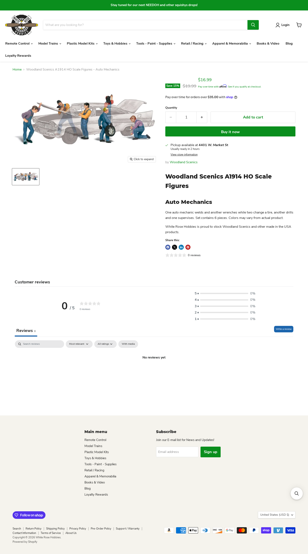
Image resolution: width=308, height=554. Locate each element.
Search (17, 529)
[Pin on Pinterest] (187, 247)
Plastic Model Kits (81, 43)
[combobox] (145, 25)
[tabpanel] (154, 371)
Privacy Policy (77, 529)
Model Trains (48, 43)
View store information (184, 154)
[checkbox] (128, 344)
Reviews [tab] (26, 330)
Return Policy (33, 529)
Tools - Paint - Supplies (154, 43)
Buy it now (230, 131)
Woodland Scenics (184, 162)
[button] (225, 293)
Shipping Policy (55, 529)
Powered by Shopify (25, 542)
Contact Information (24, 533)
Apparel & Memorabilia (230, 43)
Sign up (210, 451)
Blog (289, 43)
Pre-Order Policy (101, 529)
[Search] (253, 25)
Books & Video (268, 43)
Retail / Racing (192, 43)
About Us (70, 533)
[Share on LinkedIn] (181, 247)
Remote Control (17, 43)
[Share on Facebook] (167, 247)
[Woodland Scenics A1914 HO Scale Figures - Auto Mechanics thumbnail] (25, 176)
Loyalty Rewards (18, 55)
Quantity (171, 107)
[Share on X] (174, 247)
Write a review (284, 329)
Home (17, 69)
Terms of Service (51, 533)
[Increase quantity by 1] (202, 117)
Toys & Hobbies (115, 43)
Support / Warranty (128, 529)
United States (274, 515)
